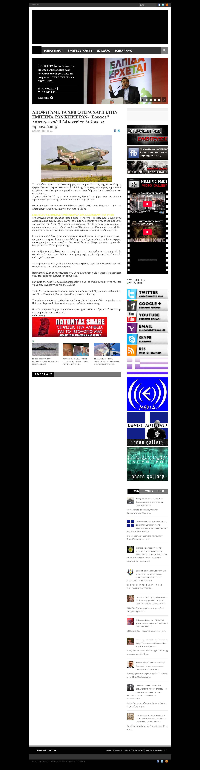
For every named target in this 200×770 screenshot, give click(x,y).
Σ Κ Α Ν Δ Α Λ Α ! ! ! (43, 374)
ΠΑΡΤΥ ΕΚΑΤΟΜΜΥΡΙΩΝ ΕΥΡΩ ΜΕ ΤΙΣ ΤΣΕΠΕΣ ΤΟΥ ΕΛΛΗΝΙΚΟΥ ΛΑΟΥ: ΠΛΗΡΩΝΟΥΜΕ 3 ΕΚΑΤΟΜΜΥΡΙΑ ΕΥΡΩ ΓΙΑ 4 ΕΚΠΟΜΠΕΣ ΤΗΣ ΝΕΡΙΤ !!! (81, 380)
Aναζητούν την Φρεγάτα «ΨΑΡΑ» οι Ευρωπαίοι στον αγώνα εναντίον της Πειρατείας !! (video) (149, 502)
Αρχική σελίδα (36, 4)
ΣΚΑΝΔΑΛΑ (103, 50)
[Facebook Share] (115, 131)
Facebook (159, 5)
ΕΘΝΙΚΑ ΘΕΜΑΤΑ (53, 50)
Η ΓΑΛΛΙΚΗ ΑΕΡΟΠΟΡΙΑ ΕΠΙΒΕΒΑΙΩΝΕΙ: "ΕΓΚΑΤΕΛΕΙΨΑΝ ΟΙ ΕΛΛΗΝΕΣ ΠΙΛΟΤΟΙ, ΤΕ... (106, 361)
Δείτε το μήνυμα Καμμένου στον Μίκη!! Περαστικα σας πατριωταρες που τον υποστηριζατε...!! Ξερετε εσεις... (150, 665)
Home (37, 50)
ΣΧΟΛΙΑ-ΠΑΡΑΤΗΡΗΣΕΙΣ (156, 750)
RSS (167, 5)
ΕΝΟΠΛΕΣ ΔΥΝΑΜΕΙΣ (80, 50)
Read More (43, 98)
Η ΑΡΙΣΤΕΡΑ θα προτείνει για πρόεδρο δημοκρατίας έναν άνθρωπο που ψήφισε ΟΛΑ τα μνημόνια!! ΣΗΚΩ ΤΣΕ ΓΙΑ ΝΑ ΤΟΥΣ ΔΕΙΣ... (56, 73)
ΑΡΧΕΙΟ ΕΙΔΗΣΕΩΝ (114, 750)
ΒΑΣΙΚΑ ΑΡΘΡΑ (123, 50)
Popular (135, 493)
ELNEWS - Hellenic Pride (46, 750)
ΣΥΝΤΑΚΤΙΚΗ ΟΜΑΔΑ (134, 750)
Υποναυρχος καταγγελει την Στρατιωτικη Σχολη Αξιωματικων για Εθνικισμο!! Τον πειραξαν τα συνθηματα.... (151, 643)
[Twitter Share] (119, 131)
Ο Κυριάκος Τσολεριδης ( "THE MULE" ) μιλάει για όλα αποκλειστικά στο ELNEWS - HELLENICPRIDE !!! (152, 623)
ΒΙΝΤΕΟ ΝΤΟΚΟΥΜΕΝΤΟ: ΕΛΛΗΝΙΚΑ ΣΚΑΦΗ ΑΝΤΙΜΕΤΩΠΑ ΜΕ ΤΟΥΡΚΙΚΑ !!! (45, 361)
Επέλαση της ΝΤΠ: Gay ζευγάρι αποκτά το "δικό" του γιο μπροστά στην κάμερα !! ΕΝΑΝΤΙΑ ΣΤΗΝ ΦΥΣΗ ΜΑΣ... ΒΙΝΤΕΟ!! (151, 600)
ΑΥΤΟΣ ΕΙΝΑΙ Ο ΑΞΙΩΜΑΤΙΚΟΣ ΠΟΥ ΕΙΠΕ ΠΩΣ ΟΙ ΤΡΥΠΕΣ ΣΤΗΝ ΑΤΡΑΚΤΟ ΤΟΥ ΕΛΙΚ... (75, 361)
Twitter (163, 5)
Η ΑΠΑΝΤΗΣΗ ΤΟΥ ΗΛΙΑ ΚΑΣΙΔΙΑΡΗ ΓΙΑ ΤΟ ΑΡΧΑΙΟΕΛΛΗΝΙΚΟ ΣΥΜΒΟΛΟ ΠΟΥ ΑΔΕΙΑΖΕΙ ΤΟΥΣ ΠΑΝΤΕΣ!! (151, 718)
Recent (160, 491)
